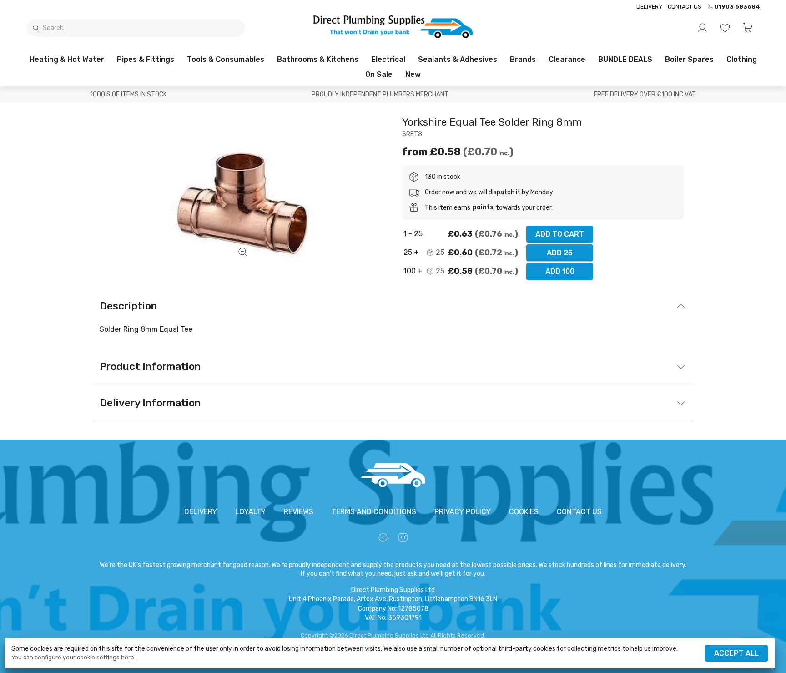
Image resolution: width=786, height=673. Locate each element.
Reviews (298, 511)
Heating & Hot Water (67, 59)
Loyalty (250, 511)
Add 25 (560, 252)
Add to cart (559, 234)
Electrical (388, 59)
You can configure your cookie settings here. (73, 657)
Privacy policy (462, 511)
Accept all (736, 653)
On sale (379, 74)
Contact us (684, 6)
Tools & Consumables (225, 59)
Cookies (524, 511)
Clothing (741, 59)
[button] (747, 27)
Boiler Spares (689, 59)
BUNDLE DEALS (625, 59)
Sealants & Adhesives (457, 59)
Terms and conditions (374, 511)
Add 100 (559, 271)
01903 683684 (737, 7)
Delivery (649, 6)
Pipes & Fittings (145, 59)
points (483, 207)
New (413, 74)
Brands (523, 59)
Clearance (567, 59)
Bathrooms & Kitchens (317, 59)
